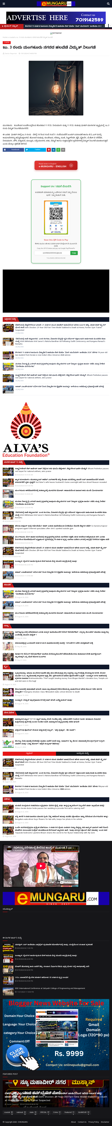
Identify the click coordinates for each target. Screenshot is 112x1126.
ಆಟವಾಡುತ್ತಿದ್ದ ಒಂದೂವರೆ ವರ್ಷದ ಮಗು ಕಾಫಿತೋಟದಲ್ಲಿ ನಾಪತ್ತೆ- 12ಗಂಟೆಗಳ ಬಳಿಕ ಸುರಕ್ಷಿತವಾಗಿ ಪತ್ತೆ (54, 643)
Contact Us (82, 1122)
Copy (74, 253)
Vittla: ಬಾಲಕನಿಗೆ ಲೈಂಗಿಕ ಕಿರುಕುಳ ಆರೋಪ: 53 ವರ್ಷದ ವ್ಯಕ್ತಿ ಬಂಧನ (41, 977)
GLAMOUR (83, 1113)
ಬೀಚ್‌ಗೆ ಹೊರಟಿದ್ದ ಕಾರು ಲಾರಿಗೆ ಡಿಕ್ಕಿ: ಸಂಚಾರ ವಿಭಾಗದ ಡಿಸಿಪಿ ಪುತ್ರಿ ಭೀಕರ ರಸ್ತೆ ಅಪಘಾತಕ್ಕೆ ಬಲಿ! (52, 967)
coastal (12, 37)
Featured (69, 1113)
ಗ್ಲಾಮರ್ (29, 753)
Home (5, 37)
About (73, 1122)
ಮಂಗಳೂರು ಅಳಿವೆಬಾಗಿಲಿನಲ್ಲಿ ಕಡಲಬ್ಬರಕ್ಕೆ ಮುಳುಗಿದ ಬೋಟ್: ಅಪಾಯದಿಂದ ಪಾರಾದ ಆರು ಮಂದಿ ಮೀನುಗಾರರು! (59, 491)
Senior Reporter (11, 53)
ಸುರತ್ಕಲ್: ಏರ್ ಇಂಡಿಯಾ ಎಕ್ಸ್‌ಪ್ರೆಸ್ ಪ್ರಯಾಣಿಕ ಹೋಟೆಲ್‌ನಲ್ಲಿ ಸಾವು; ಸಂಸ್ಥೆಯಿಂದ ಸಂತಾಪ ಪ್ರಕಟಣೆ (54, 945)
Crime (57, 1113)
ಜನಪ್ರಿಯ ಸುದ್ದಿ (83, 753)
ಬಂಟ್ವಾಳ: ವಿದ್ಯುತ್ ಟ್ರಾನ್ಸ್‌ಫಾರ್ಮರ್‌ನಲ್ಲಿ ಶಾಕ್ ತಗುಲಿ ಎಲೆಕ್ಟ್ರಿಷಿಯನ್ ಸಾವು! (43, 700)
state (33, 1113)
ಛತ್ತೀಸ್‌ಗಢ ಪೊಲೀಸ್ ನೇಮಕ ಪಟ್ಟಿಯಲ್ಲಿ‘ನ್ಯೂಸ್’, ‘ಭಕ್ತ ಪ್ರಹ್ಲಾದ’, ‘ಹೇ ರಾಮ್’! (45, 730)
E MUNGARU (23, 1122)
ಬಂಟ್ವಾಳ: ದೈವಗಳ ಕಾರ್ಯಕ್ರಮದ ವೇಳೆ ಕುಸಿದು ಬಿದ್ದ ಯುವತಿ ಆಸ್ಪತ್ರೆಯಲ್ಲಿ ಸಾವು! (46, 561)
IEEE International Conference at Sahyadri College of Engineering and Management (50, 988)
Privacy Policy (94, 1122)
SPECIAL (44, 1113)
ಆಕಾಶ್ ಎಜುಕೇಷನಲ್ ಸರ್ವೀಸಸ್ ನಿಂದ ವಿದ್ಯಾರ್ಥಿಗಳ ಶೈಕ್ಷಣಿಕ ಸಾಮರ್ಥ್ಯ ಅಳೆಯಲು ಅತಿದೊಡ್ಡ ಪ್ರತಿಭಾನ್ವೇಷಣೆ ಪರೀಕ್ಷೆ (59, 387)
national (21, 1113)
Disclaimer (105, 1122)
